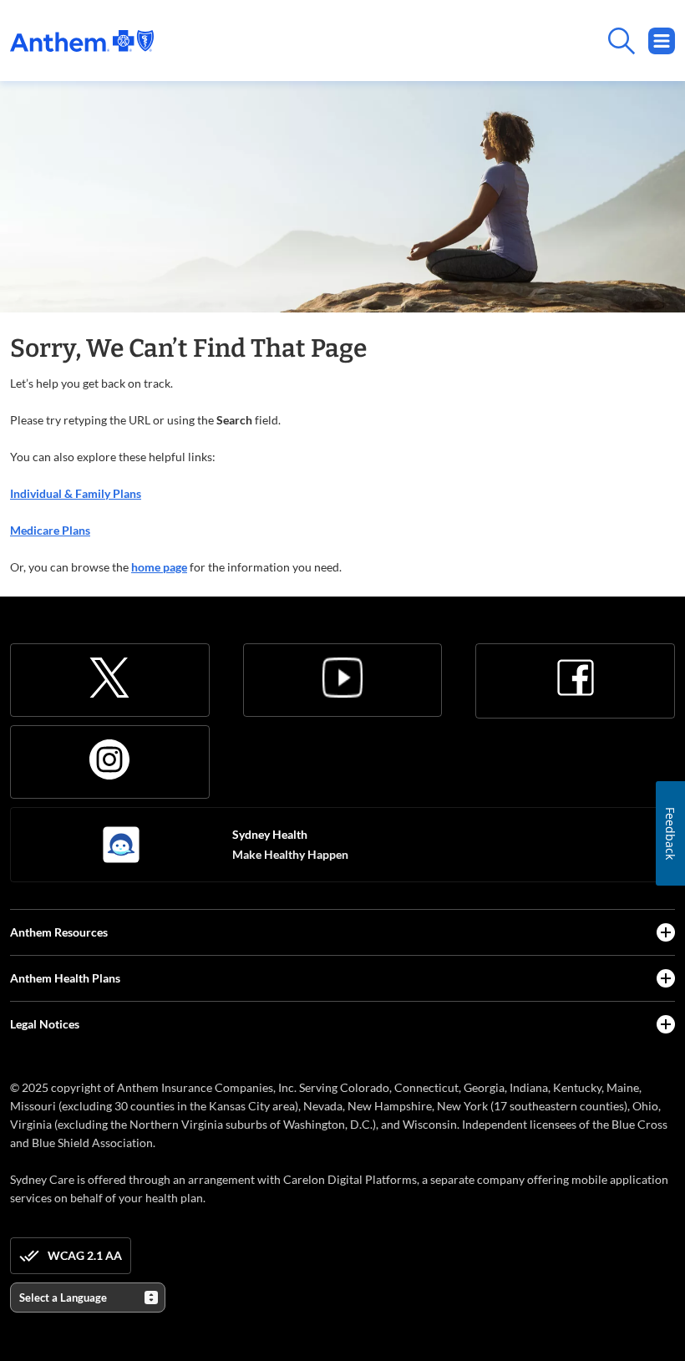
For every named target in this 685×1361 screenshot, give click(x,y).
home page (159, 567)
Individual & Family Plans (75, 493)
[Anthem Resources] (666, 932)
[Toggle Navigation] (661, 41)
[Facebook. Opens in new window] (576, 678)
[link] (82, 41)
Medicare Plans (50, 530)
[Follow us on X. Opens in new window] (109, 678)
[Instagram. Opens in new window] (109, 759)
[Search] (414, 41)
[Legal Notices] (666, 1024)
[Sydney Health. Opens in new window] (121, 845)
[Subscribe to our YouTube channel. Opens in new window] (342, 678)
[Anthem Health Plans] (666, 978)
